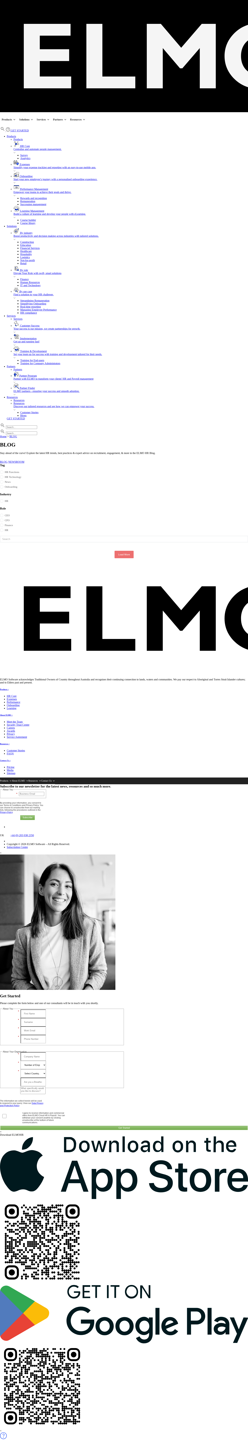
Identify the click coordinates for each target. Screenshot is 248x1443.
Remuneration (27, 201)
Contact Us (46, 781)
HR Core (37, 148)
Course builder (28, 220)
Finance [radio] (9, 525)
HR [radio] (6, 501)
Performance (13, 702)
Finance (24, 279)
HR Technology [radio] (13, 477)
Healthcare (26, 251)
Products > (4, 689)
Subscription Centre (17, 847)
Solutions (24, 119)
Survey (24, 155)
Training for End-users (32, 360)
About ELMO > (6, 715)
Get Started (124, 1128)
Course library (27, 223)
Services (41, 119)
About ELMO (18, 781)
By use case (33, 293)
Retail (23, 263)
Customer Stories (29, 412)
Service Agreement (17, 737)
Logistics (25, 257)
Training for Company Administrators (40, 363)
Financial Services (30, 248)
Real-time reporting (30, 306)
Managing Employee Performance (38, 309)
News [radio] (8, 482)
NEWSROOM (16, 461)
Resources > (5, 744)
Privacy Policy (6, 812)
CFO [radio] (7, 520)
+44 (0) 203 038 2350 (22, 835)
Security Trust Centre (18, 724)
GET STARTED (20, 130)
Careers (11, 727)
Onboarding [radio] (11, 486)
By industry (56, 234)
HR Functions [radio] (12, 472)
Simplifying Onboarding (33, 303)
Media (10, 770)
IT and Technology (30, 285)
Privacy (11, 733)
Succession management (33, 204)
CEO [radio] (7, 515)
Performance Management (42, 191)
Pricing (10, 767)
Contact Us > (5, 760)
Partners (58, 119)
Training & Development (57, 353)
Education (25, 245)
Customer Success (46, 327)
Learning (11, 708)
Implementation (26, 340)
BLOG (13, 436)
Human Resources (30, 282)
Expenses (54, 166)
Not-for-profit (27, 260)
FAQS (10, 753)
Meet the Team (15, 721)
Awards (11, 730)
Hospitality (26, 254)
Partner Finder (46, 390)
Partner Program (53, 377)
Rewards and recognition (33, 198)
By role (37, 272)
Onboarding (55, 178)
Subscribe (27, 817)
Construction (27, 242)
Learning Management (49, 212)
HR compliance (28, 312)
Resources (76, 119)
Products (7, 119)
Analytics (25, 158)
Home (3, 436)
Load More (124, 554)
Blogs (23, 415)
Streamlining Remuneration (34, 300)
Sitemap (11, 773)
